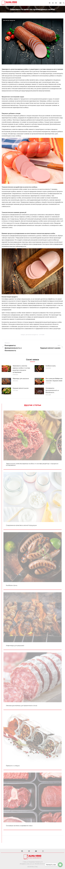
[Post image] (6, 368)
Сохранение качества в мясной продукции (21, 525)
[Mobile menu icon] (60, 3)
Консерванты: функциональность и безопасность (52, 390)
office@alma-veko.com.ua (27, 864)
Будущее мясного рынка (20, 388)
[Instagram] (42, 851)
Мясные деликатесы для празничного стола (21, 705)
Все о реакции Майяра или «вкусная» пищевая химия (54, 380)
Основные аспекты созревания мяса (19, 825)
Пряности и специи (13, 765)
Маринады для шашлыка (21, 378)
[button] (64, 3)
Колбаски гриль (51, 366)
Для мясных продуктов (9, 20)
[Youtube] (35, 851)
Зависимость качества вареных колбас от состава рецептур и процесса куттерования (21, 369)
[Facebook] (22, 851)
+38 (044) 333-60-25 (39, 864)
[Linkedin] (29, 851)
